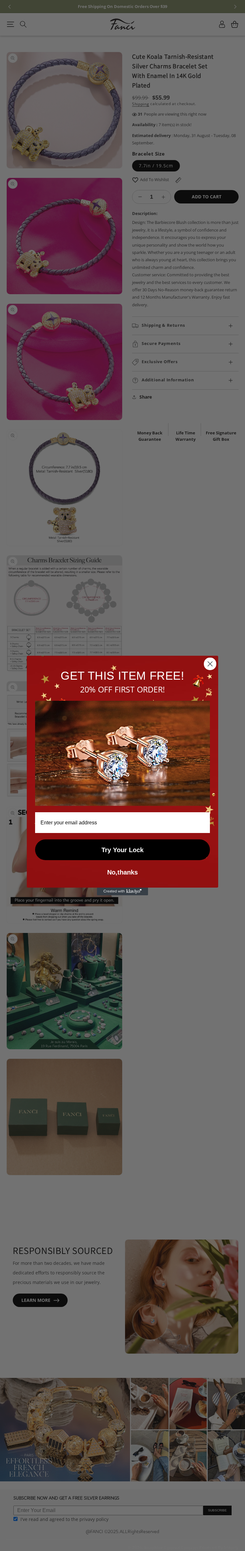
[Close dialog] (210, 663)
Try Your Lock (122, 849)
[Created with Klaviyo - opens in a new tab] (122, 891)
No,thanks (122, 872)
